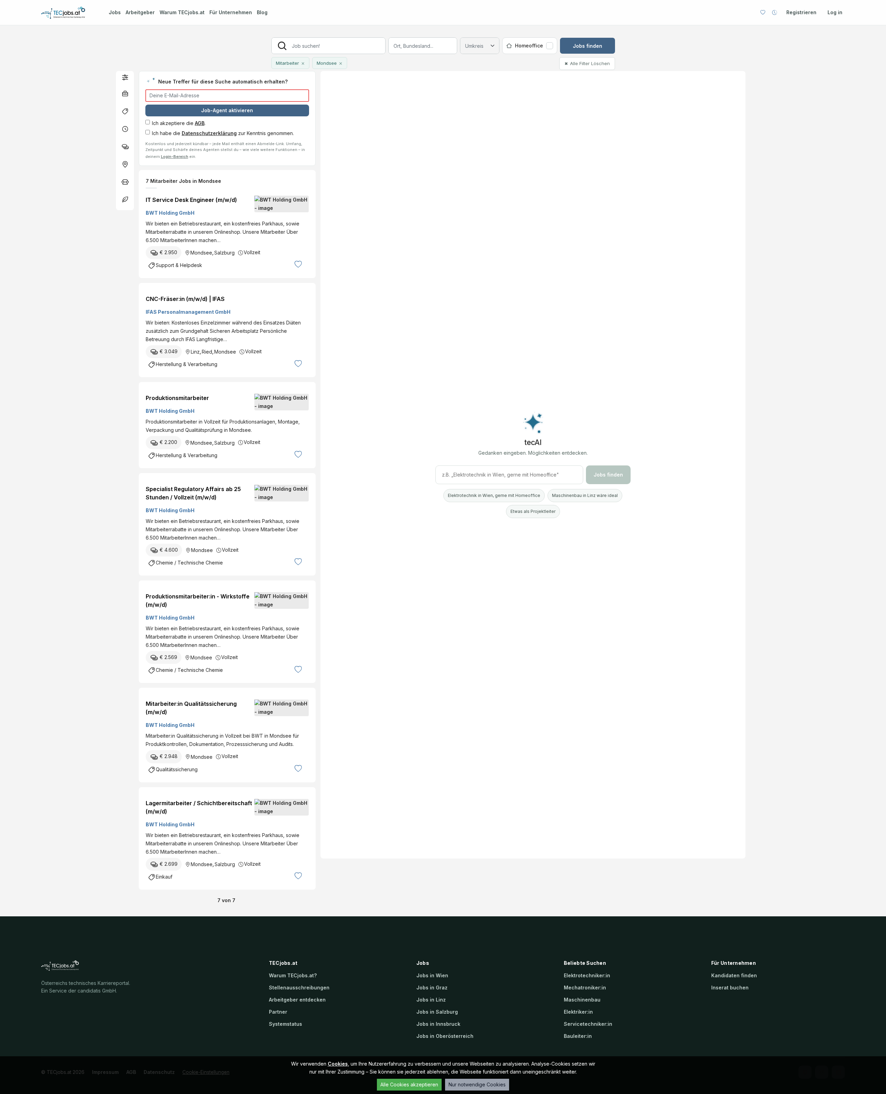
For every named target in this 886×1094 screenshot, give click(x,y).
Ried (207, 352)
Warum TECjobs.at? (293, 975)
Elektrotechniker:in (587, 975)
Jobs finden (587, 46)
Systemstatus (285, 1024)
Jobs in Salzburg (437, 1012)
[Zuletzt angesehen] (774, 12)
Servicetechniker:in (588, 1024)
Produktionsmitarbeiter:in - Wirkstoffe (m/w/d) (198, 600)
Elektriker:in (578, 1012)
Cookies (338, 1064)
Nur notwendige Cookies (477, 1084)
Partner (278, 1012)
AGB (200, 123)
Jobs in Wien (432, 975)
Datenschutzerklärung (209, 133)
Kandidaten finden (734, 975)
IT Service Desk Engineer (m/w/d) (191, 199)
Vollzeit (252, 252)
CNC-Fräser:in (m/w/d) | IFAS (185, 298)
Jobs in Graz (431, 987)
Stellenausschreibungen (299, 987)
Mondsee (201, 253)
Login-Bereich (174, 156)
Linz (195, 352)
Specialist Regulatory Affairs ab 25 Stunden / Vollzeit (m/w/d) (193, 493)
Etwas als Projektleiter (532, 511)
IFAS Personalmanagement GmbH (188, 312)
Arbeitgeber (140, 12)
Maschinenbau (582, 1000)
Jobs (115, 12)
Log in (835, 12)
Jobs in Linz (431, 1000)
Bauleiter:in (578, 1036)
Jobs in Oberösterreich (444, 1036)
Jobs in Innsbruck (438, 1024)
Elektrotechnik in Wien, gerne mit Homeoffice (494, 495)
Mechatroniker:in (585, 987)
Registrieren (801, 12)
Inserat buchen (730, 987)
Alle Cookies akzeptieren (409, 1084)
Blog (262, 12)
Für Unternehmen (230, 12)
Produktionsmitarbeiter (177, 397)
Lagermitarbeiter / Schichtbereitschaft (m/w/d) (199, 807)
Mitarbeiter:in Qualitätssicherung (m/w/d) (191, 707)
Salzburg (224, 253)
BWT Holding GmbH (170, 213)
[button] (125, 77)
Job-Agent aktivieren (227, 110)
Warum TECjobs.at (182, 12)
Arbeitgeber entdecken (297, 1000)
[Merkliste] (762, 12)
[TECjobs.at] (69, 13)
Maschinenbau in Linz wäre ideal (585, 495)
